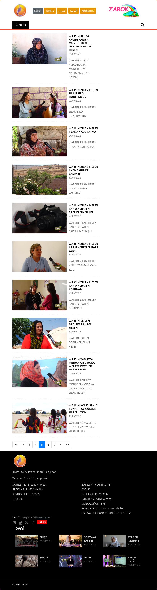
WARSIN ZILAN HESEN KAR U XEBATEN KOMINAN (83, 285)
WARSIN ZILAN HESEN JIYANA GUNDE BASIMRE (83, 170)
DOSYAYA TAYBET (90, 538)
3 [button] (29, 444)
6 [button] (48, 444)
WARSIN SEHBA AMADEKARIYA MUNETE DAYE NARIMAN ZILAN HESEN (80, 43)
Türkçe (50, 10)
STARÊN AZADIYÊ (133, 538)
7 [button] (54, 444)
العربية (73, 10)
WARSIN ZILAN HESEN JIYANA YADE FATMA (83, 130)
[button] (16, 444)
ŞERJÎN (44, 557)
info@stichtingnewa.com (36, 517)
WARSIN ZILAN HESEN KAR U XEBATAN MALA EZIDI (83, 247)
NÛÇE (43, 537)
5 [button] (42, 444)
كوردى (62, 10)
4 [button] (35, 444)
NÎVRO (88, 557)
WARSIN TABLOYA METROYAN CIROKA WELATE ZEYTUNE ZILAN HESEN (82, 364)
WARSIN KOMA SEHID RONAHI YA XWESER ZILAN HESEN (83, 408)
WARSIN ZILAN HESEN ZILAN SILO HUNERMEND (83, 93)
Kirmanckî (88, 10)
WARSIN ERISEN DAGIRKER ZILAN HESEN (80, 324)
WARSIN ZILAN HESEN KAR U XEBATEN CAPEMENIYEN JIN (83, 208)
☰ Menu (20, 25)
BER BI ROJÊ (132, 559)
